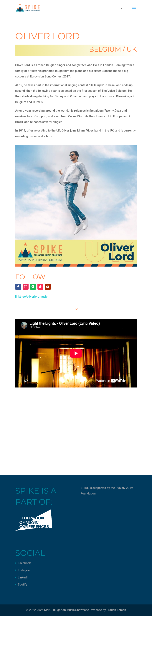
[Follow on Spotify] (33, 287)
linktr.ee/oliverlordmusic (31, 296)
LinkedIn (23, 577)
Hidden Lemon (116, 610)
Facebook (24, 563)
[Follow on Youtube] (48, 287)
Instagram (25, 570)
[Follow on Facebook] (18, 287)
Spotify (22, 584)
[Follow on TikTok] (40, 287)
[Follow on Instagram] (26, 287)
